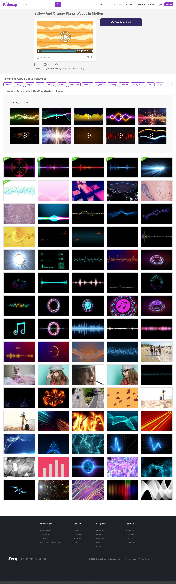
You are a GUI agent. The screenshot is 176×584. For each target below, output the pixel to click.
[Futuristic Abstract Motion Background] (53, 444)
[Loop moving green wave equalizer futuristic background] (157, 374)
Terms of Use (130, 559)
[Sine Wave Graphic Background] (19, 190)
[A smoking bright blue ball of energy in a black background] (88, 467)
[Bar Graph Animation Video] (53, 467)
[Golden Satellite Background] (19, 236)
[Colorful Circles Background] (122, 467)
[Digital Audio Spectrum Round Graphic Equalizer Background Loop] (19, 167)
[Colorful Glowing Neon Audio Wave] (19, 305)
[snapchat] (40, 558)
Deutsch (100, 542)
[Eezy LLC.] (12, 558)
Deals (76, 530)
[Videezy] (10, 4)
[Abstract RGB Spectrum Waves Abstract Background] (56, 117)
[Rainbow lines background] (122, 490)
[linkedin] (45, 558)
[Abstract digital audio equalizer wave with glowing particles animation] (88, 117)
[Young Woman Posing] (53, 374)
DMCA (77, 542)
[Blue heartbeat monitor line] (157, 444)
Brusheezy (45, 530)
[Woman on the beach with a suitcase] (157, 397)
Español (99, 534)
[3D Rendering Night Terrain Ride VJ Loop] (122, 190)
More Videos (118, 4)
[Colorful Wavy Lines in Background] (88, 490)
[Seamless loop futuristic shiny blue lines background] (122, 213)
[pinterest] (31, 558)
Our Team (130, 534)
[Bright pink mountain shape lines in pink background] (53, 190)
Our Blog (129, 538)
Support (77, 538)
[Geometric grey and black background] (19, 467)
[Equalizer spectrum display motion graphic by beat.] (122, 259)
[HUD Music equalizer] (19, 282)
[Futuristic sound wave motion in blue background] (19, 397)
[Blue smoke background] (157, 467)
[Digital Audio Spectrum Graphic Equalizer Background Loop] (53, 167)
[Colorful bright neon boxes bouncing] (88, 190)
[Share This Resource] (92, 57)
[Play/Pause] (39, 51)
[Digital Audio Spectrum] (53, 282)
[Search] (58, 4)
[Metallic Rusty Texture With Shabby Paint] (157, 190)
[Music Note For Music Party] (19, 328)
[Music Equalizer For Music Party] (157, 282)
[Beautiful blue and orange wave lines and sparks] (53, 421)
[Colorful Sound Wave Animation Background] (53, 213)
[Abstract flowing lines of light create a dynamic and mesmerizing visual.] (152, 136)
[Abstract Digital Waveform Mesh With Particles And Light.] (152, 117)
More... (99, 546)
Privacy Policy (144, 559)
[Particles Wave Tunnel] (53, 490)
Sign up (169, 4)
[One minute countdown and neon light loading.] (53, 351)
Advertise (78, 534)
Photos (108, 4)
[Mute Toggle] (88, 51)
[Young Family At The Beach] (157, 351)
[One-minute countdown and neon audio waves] (19, 351)
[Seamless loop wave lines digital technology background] (88, 213)
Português (101, 538)
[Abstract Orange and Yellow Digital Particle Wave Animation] (24, 136)
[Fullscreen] (92, 51)
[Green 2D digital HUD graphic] (53, 259)
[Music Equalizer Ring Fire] (53, 305)
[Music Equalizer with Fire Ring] (157, 259)
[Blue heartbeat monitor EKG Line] (122, 444)
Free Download (123, 22)
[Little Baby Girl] (19, 374)
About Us (130, 530)
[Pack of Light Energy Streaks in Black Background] (19, 490)
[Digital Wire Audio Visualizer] (122, 282)
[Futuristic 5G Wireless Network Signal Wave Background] (88, 136)
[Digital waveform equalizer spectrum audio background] (53, 236)
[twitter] (27, 558)
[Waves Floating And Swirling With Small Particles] (122, 421)
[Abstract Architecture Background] (157, 490)
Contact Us (131, 542)
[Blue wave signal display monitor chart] (88, 259)
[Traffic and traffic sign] (88, 397)
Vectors (100, 4)
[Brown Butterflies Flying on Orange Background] (122, 397)
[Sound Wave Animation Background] (157, 328)
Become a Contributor (50, 542)
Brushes (129, 4)
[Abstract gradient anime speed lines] (157, 421)
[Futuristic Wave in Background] (88, 444)
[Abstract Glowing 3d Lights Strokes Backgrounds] (157, 167)
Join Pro (151, 4)
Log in (159, 4)
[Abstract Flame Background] (88, 421)
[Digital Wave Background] (122, 351)
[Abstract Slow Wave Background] (88, 351)
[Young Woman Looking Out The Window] (88, 374)
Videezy (44, 538)
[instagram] (36, 558)
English (99, 530)
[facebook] (22, 558)
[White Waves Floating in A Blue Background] (19, 444)
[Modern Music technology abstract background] (157, 213)
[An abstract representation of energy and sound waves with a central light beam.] (56, 136)
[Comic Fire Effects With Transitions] (53, 397)
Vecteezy (44, 534)
